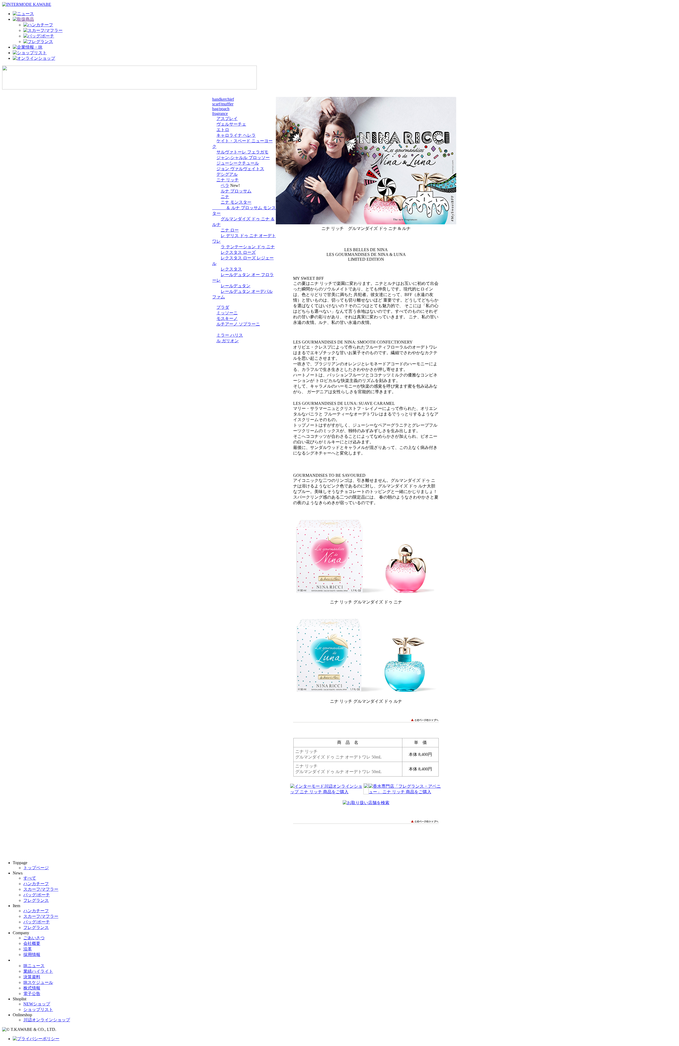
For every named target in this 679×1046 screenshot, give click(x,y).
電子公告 (31, 993)
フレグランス (36, 900)
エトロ (222, 129)
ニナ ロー (230, 230)
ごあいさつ (34, 938)
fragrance (220, 113)
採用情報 (31, 954)
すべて (29, 878)
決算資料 (31, 977)
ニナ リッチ (227, 180)
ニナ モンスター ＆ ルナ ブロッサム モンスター (244, 208)
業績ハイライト (38, 971)
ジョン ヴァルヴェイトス (240, 168)
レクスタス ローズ (238, 252)
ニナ (225, 196)
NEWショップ (36, 1004)
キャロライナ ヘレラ (236, 135)
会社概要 (31, 943)
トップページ (36, 867)
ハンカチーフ (36, 883)
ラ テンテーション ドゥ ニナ (248, 247)
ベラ (225, 185)
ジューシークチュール (237, 163)
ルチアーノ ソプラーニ (238, 324)
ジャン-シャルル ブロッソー (243, 157)
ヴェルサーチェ (231, 124)
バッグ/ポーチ (36, 895)
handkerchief (223, 99)
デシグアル (227, 174)
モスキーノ (227, 318)
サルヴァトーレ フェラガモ (242, 152)
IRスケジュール (38, 982)
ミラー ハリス (229, 335)
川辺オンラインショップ (46, 1020)
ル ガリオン (227, 340)
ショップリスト (38, 1009)
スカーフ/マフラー (40, 889)
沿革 (27, 949)
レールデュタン (235, 286)
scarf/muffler (222, 104)
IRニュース (34, 965)
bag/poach (220, 108)
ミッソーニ (227, 313)
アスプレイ (227, 118)
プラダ (222, 307)
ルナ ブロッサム (236, 191)
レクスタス (231, 269)
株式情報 (31, 988)
